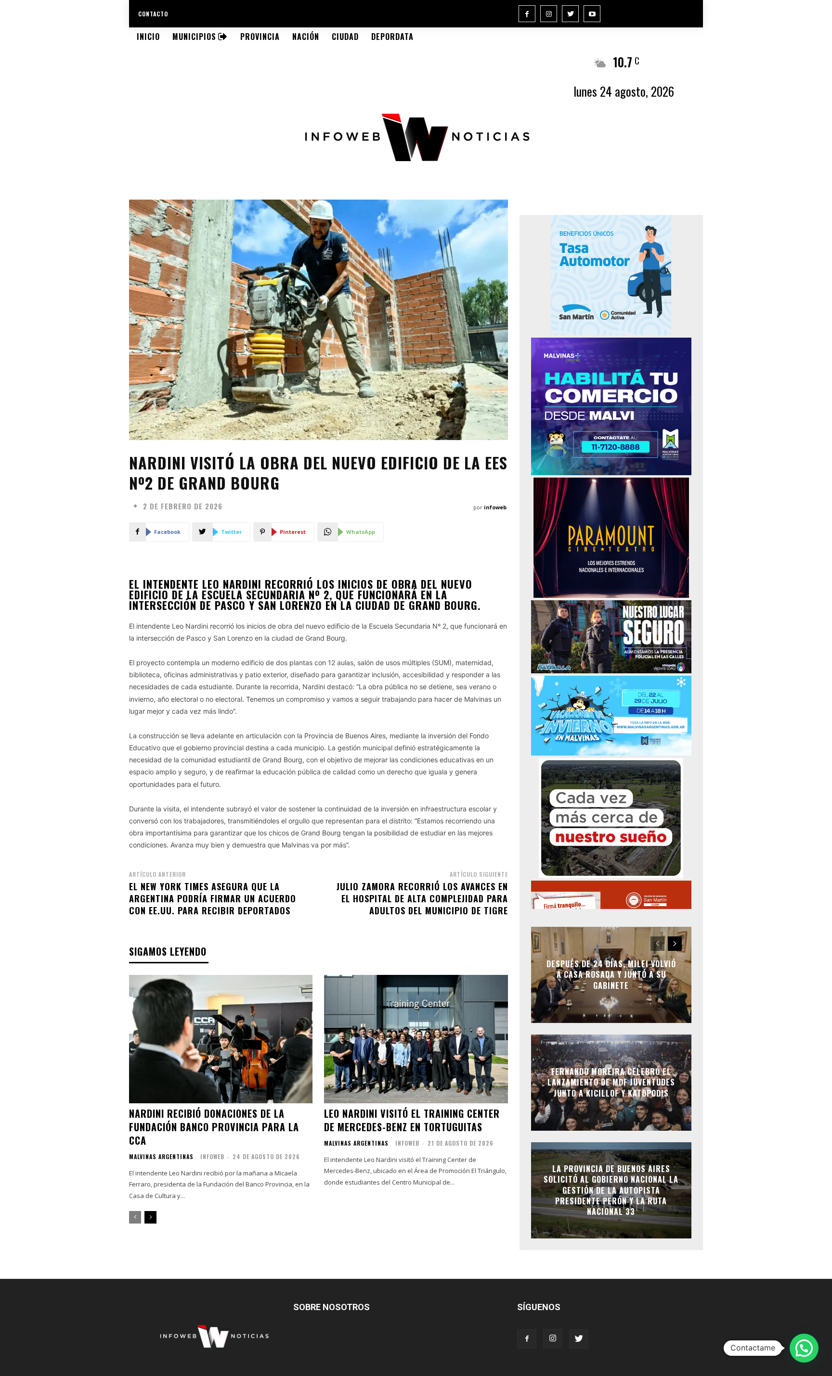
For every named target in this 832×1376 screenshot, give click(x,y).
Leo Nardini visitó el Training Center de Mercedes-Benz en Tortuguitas (412, 1120)
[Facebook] (527, 13)
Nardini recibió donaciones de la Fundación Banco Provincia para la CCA (214, 1127)
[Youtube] (592, 13)
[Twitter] (570, 13)
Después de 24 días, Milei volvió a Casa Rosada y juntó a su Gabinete (611, 974)
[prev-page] (135, 1217)
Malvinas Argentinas (161, 1157)
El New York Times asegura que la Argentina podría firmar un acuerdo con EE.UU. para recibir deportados (212, 898)
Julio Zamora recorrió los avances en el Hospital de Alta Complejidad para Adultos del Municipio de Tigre (422, 898)
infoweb (495, 507)
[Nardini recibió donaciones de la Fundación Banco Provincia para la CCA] (220, 1039)
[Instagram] (548, 13)
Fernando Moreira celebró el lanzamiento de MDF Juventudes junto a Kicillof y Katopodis (611, 1082)
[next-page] (150, 1217)
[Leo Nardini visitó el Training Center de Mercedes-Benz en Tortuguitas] (415, 1039)
